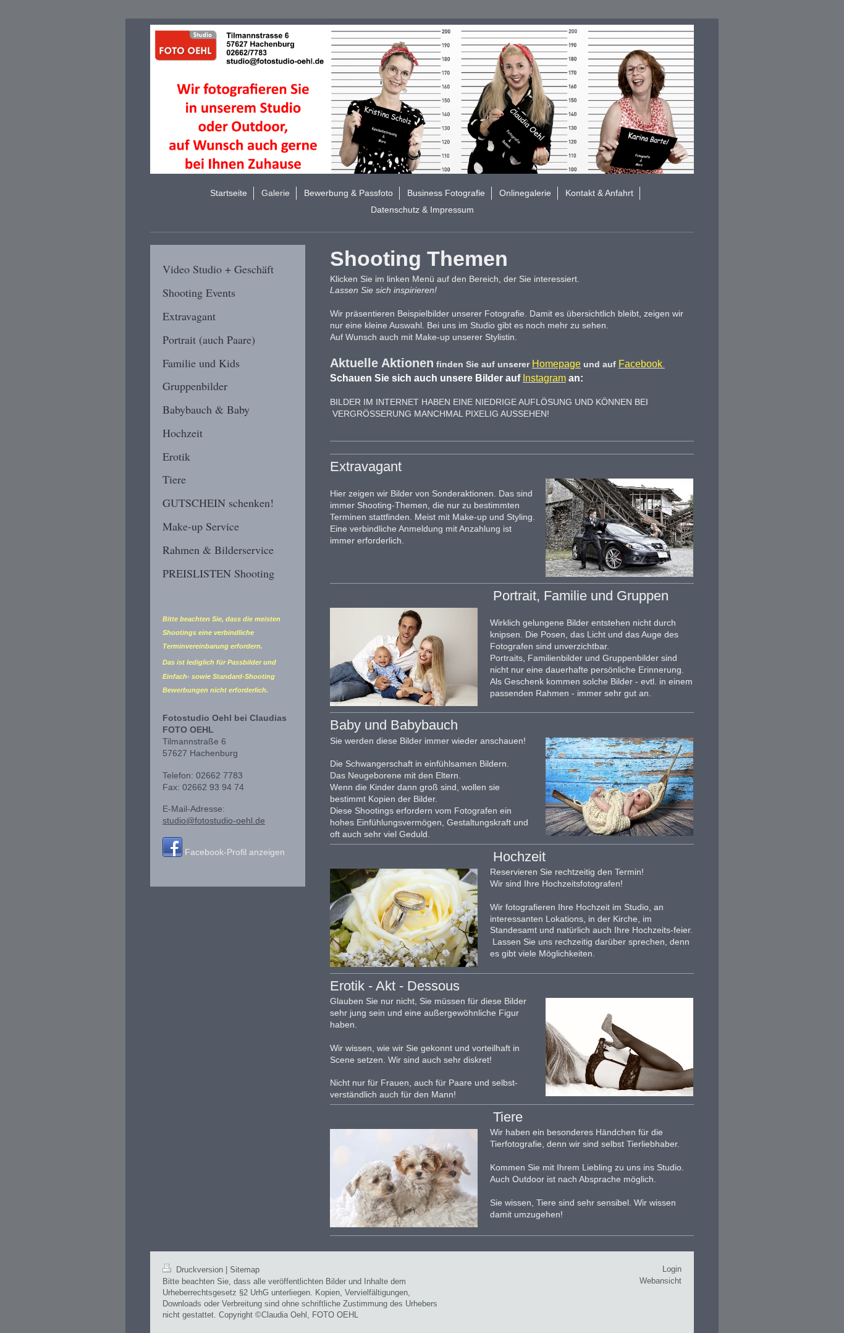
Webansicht (660, 1280)
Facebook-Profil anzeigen (235, 852)
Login (672, 1269)
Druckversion (200, 1269)
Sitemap (245, 1269)
